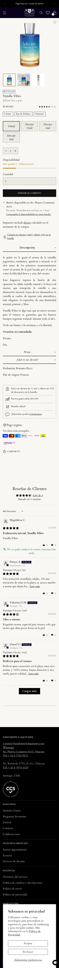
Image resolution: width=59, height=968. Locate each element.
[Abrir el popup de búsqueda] (41, 13)
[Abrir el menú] (4, 13)
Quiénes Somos (12, 810)
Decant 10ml (29, 126)
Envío (27, 222)
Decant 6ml (48, 126)
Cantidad (8, 174)
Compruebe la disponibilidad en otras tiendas (28, 214)
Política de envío (12, 888)
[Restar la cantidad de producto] (6, 151)
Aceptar (28, 943)
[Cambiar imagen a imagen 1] (9, 80)
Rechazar (28, 952)
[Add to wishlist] (55, 22)
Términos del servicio (15, 877)
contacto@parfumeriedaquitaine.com (23, 743)
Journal (7, 822)
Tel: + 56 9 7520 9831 (15, 755)
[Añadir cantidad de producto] (15, 151)
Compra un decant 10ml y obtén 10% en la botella (29, 236)
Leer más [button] (35, 586)
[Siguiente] (54, 4)
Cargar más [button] (29, 691)
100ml (11, 126)
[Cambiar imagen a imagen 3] (38, 80)
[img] (11, 528)
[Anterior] (4, 4)
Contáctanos (35, 414)
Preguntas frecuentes (14, 816)
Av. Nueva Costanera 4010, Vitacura (23, 751)
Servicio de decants (14, 861)
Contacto (8, 828)
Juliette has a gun (12, 100)
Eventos (7, 855)
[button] (29, 248)
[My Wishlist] (48, 13)
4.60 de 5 (38, 495)
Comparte (13, 451)
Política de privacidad (15, 894)
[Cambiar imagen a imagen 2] (23, 80)
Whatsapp (8, 747)
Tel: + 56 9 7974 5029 (15, 767)
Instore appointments (15, 849)
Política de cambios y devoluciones (22, 883)
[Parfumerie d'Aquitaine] (29, 13)
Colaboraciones (11, 834)
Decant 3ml (11, 137)
